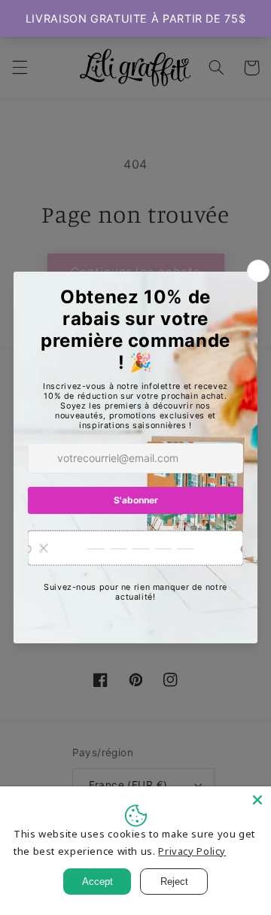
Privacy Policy (192, 851)
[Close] (257, 799)
